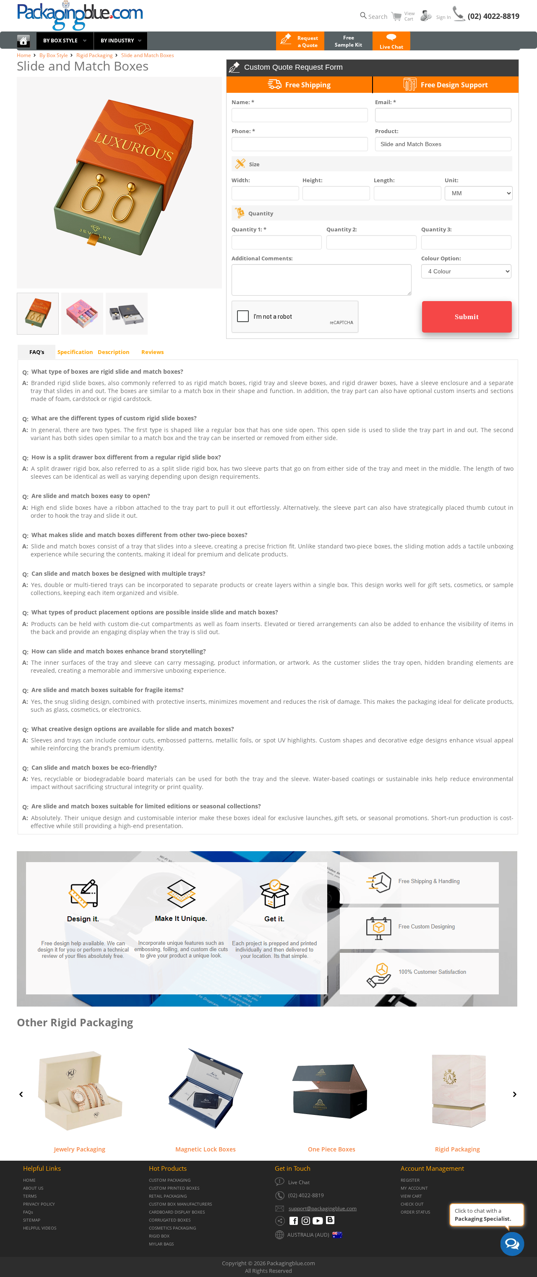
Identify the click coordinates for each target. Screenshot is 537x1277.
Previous (21, 1094)
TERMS (29, 1196)
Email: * (385, 102)
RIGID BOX (159, 1236)
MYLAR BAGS (161, 1244)
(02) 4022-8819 (493, 16)
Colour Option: (441, 258)
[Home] (23, 46)
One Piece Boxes (331, 1149)
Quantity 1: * (249, 229)
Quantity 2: (341, 229)
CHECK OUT (412, 1204)
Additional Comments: (262, 258)
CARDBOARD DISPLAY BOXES (177, 1212)
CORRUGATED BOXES (169, 1220)
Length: (384, 180)
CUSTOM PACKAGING (169, 1180)
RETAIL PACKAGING (168, 1196)
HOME (29, 1180)
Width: (241, 180)
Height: (312, 180)
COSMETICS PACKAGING (172, 1228)
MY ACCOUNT (414, 1188)
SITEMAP (31, 1220)
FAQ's (36, 352)
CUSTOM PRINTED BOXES (174, 1188)
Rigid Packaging (457, 1149)
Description (114, 352)
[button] (391, 43)
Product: (387, 131)
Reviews (152, 352)
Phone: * (243, 131)
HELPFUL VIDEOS (39, 1228)
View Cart (409, 16)
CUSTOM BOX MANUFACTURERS (180, 1204)
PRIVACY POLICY (39, 1204)
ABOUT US (33, 1188)
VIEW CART (411, 1196)
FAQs (28, 1212)
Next (515, 1094)
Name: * (243, 102)
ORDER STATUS (415, 1212)
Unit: (452, 180)
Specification (75, 352)
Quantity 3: (436, 229)
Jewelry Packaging (79, 1149)
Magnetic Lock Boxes (205, 1149)
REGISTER (410, 1180)
